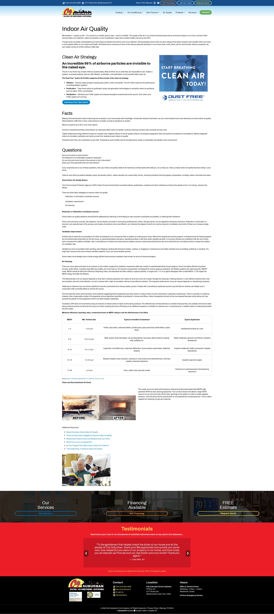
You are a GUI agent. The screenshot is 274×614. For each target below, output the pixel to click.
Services (192, 12)
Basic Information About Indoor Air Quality (82, 432)
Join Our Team (185, 3)
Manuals (149, 3)
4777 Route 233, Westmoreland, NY (98, 3)
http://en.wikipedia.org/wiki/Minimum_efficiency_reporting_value (85, 378)
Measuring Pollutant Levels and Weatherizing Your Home (88, 438)
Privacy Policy (152, 611)
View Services (45, 513)
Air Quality (167, 12)
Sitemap (162, 611)
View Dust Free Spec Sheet (76, 102)
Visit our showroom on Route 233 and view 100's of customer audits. (137, 574)
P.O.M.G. (170, 611)
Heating (118, 12)
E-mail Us (119, 595)
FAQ (143, 3)
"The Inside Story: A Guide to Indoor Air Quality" (84, 449)
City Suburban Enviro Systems (118, 611)
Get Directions (121, 598)
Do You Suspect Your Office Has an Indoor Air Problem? (87, 445)
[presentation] (86, 554)
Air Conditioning (134, 12)
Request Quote (203, 3)
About (138, 3)
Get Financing (168, 3)
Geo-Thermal (152, 12)
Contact (205, 12)
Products (179, 12)
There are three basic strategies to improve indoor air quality (89, 435)
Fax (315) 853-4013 (123, 592)
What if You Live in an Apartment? (79, 442)
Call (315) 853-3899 (73, 3)
